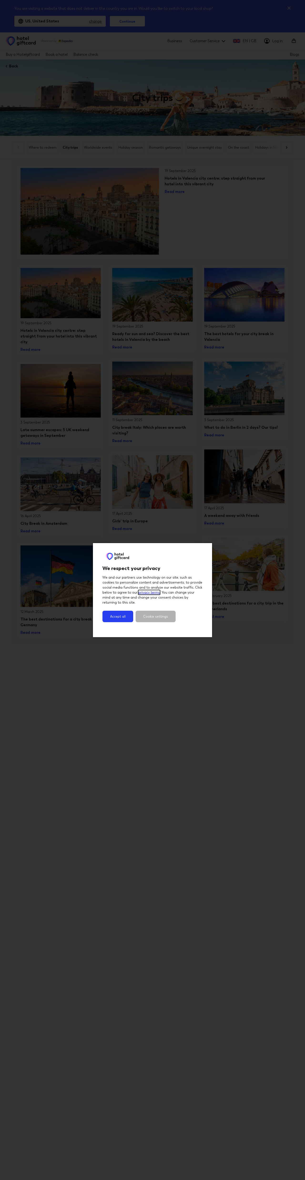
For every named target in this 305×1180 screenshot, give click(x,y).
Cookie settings (155, 616)
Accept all (118, 616)
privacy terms (149, 592)
